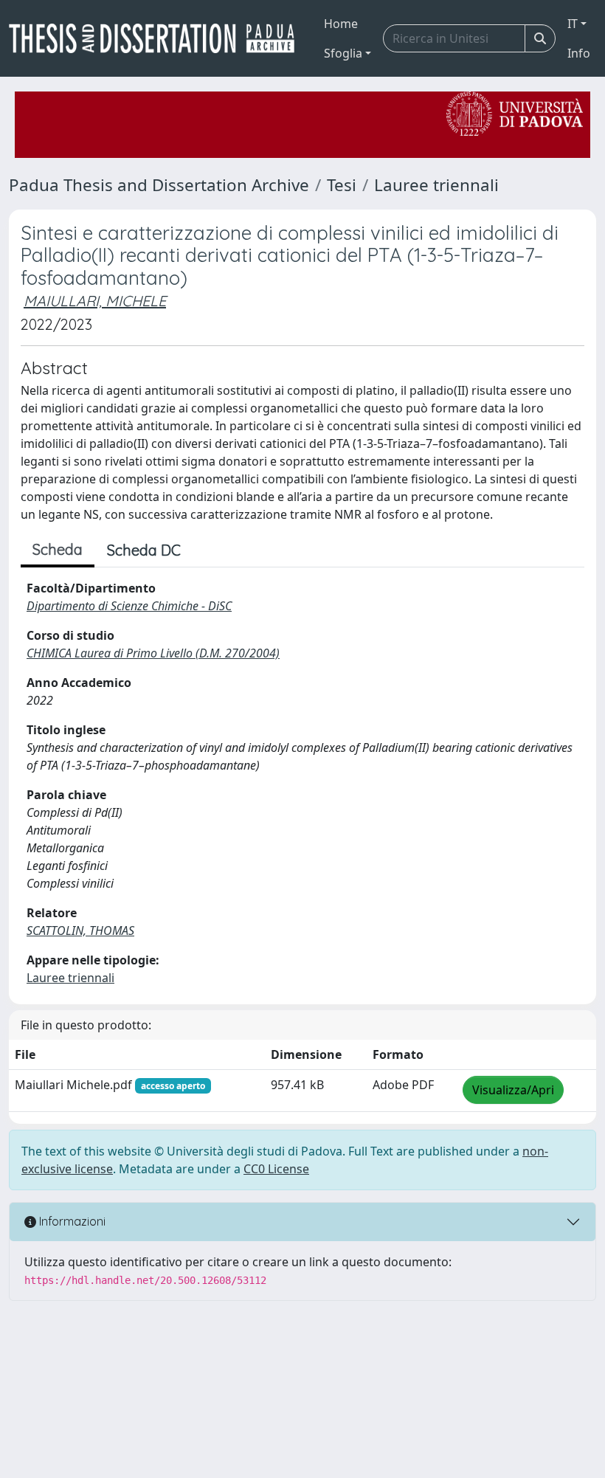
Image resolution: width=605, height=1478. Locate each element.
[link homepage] (157, 38)
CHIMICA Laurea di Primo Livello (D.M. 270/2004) (153, 653)
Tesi (341, 184)
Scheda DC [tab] (144, 550)
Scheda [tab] (57, 549)
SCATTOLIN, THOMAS (80, 930)
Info (578, 53)
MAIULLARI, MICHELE (95, 300)
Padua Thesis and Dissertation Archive (159, 184)
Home (341, 23)
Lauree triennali (436, 184)
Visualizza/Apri (513, 1090)
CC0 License (276, 1169)
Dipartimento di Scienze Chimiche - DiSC (129, 606)
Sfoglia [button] (343, 53)
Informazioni (71, 1221)
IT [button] (572, 23)
